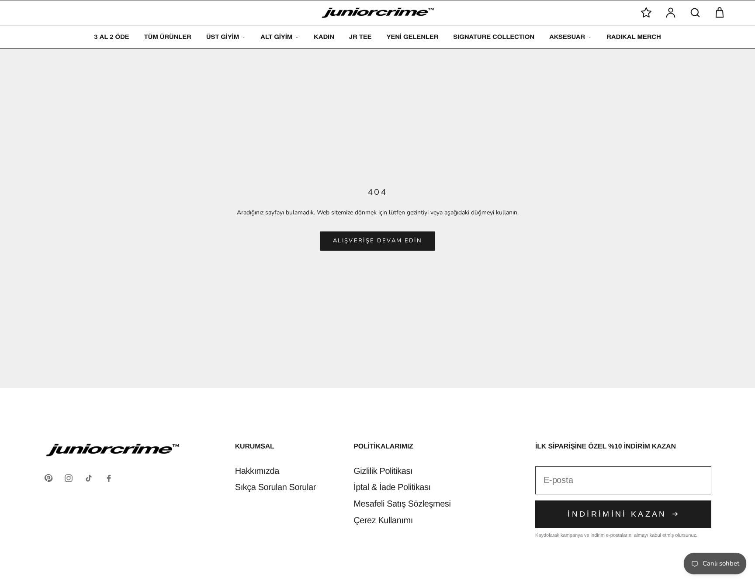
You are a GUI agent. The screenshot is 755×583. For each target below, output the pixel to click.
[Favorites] (646, 13)
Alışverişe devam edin (377, 241)
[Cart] (719, 13)
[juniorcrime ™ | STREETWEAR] (378, 13)
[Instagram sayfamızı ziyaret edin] (68, 478)
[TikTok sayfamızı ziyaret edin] (89, 478)
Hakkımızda (257, 471)
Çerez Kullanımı (383, 520)
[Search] (695, 13)
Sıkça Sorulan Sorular (275, 487)
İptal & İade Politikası (391, 487)
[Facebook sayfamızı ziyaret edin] (109, 478)
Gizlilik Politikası (382, 471)
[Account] (671, 13)
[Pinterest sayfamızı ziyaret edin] (48, 478)
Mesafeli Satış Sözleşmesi (401, 504)
